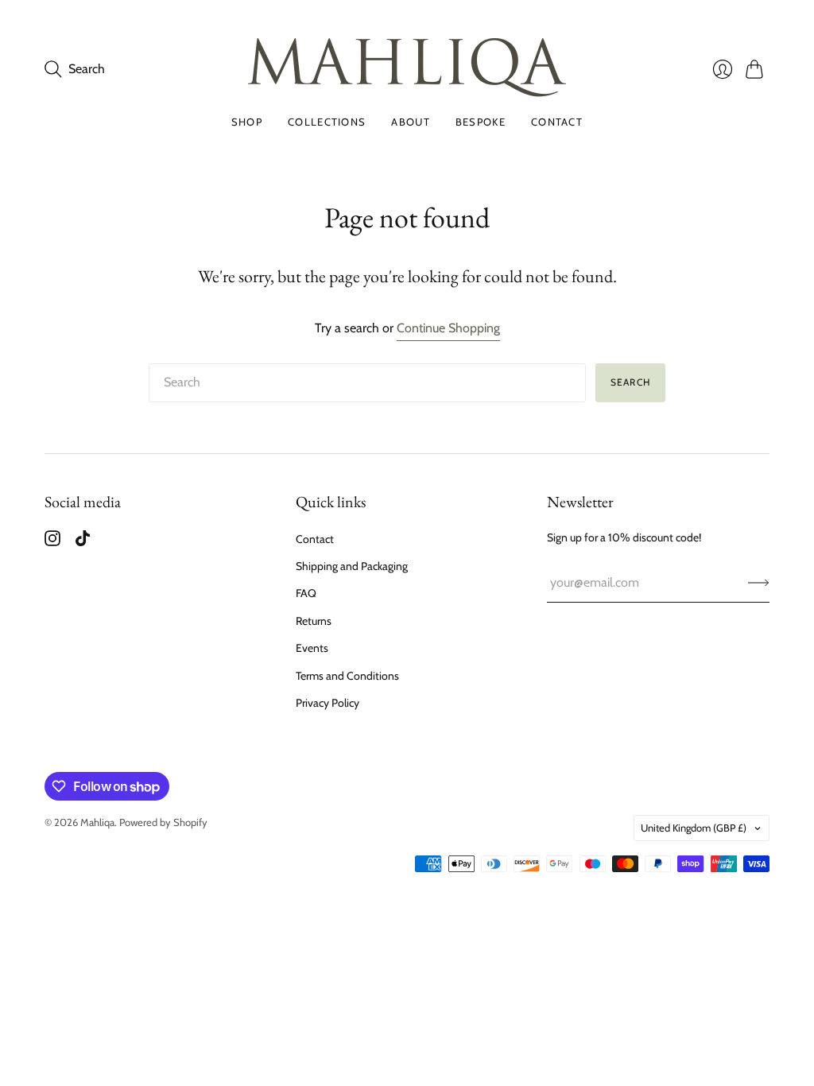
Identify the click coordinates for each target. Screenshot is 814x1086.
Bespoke (480, 121)
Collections (327, 121)
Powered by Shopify (163, 822)
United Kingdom (693, 827)
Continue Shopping (448, 327)
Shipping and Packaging (352, 566)
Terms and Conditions (347, 676)
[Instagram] (52, 541)
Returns (313, 621)
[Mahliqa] (407, 69)
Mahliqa (97, 822)
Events (312, 648)
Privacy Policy (327, 703)
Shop (246, 121)
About (410, 121)
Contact (557, 121)
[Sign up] (758, 582)
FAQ (306, 593)
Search (630, 382)
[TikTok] (83, 541)
